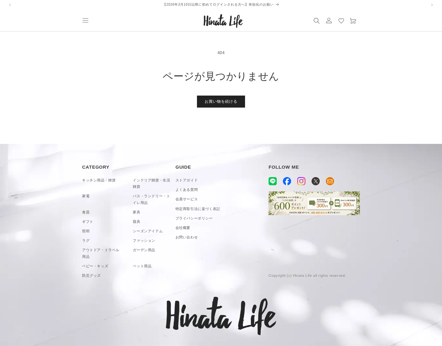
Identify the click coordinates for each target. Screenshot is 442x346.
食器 (86, 212)
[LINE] (273, 181)
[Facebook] (287, 181)
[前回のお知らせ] (10, 5)
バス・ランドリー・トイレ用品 (151, 199)
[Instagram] (301, 181)
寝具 (136, 222)
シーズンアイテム (148, 231)
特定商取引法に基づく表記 (197, 209)
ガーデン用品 (144, 250)
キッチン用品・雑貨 (99, 180)
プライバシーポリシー (194, 218)
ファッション (144, 240)
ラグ (86, 240)
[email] (330, 181)
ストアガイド (186, 180)
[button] (85, 20)
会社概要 (182, 228)
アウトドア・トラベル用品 (100, 253)
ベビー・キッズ (95, 266)
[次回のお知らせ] (432, 5)
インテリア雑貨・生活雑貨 (151, 183)
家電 (86, 196)
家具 (136, 212)
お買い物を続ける (221, 101)
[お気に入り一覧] (341, 20)
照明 (86, 231)
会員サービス (186, 199)
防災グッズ (91, 275)
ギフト (87, 222)
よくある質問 (186, 190)
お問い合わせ (186, 237)
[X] (316, 181)
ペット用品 (142, 266)
